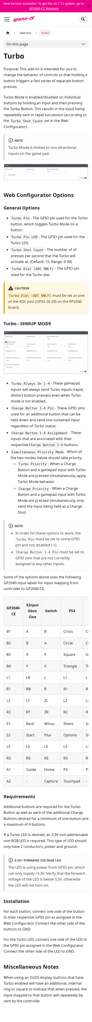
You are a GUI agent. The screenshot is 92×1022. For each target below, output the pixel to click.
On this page (17, 44)
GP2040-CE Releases (44, 8)
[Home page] (8, 33)
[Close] (88, 6)
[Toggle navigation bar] (7, 19)
